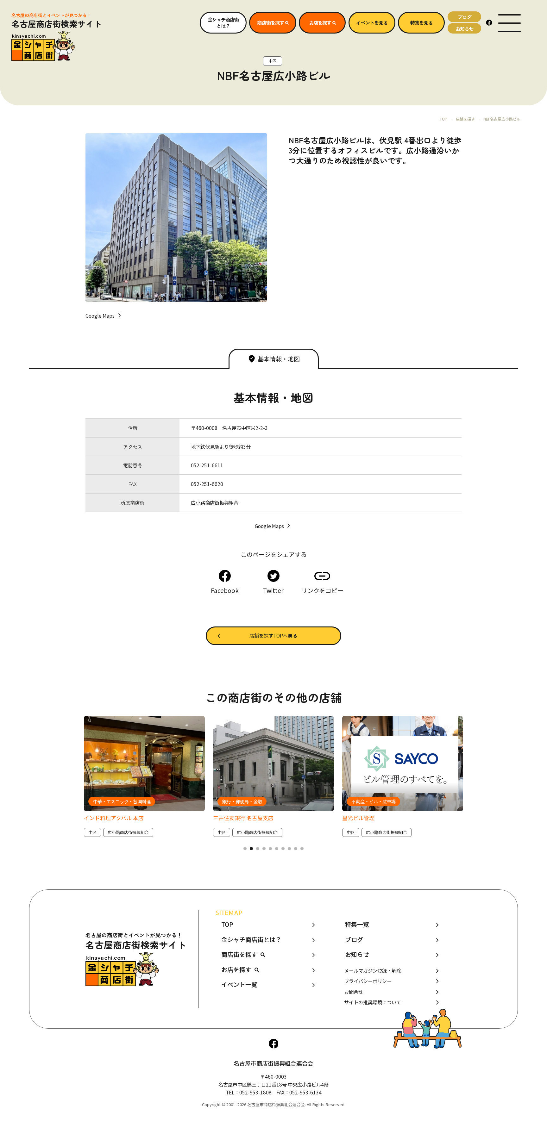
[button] (245, 848)
